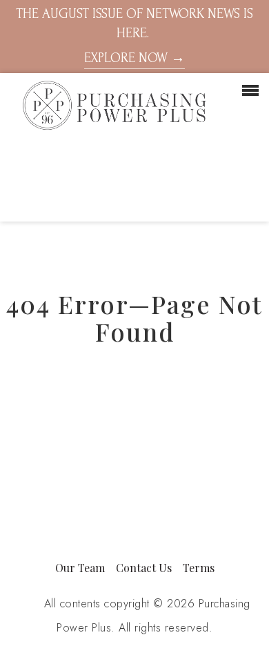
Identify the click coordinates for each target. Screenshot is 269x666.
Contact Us (144, 567)
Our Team (80, 567)
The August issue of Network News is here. (134, 36)
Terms (199, 567)
